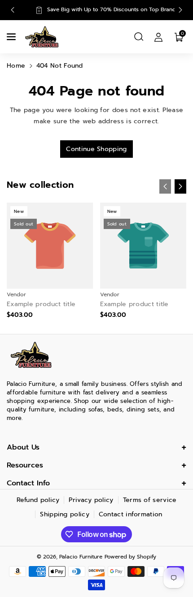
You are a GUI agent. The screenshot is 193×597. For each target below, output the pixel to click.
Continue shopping (96, 149)
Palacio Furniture (80, 557)
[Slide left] (165, 186)
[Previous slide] (12, 9)
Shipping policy (64, 514)
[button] (12, 36)
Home (16, 65)
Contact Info (28, 483)
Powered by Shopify (130, 557)
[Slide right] (180, 186)
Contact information (130, 514)
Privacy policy (91, 500)
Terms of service (150, 500)
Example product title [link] (41, 304)
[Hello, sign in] (158, 37)
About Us (23, 447)
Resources (25, 465)
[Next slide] (180, 9)
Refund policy (38, 500)
